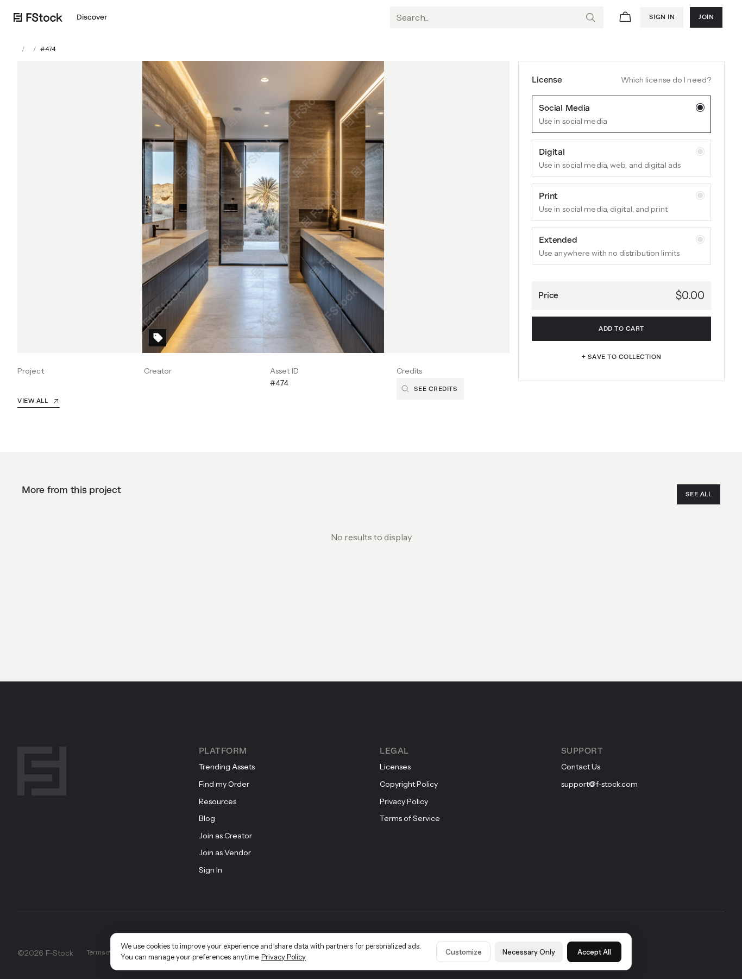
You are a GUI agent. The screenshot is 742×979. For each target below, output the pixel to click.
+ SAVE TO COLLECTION (622, 357)
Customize (463, 952)
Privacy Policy (283, 956)
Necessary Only (528, 952)
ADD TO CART (621, 328)
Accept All (594, 952)
